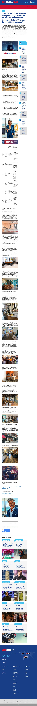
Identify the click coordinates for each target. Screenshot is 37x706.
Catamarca (15, 669)
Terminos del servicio (29, 702)
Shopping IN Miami (19, 582)
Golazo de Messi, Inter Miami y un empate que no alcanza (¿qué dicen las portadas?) (23, 77)
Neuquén (14, 683)
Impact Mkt (18, 624)
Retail (4, 561)
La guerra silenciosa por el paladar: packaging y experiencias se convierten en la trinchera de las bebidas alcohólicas (24, 69)
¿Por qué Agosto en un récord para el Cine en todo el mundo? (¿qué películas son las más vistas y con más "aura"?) (24, 59)
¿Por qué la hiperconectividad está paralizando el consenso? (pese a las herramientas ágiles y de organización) (24, 131)
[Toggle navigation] (34, 6)
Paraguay (26, 675)
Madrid (26, 672)
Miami (17, 561)
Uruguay (26, 676)
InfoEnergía (15, 672)
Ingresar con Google (4, 530)
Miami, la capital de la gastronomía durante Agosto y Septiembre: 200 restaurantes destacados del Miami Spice (24, 106)
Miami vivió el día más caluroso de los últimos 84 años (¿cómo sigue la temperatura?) (24, 114)
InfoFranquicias (16, 673)
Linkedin (3, 672)
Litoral (14, 680)
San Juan (14, 687)
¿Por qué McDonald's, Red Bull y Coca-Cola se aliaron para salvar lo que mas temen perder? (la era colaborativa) (24, 50)
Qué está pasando (19, 603)
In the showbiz (18, 540)
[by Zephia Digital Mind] (18, 704)
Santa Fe (14, 690)
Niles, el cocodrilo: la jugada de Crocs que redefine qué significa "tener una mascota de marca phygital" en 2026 (24, 96)
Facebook (3, 669)
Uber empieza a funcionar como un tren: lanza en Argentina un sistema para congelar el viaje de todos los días (24, 122)
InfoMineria (15, 675)
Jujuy (14, 679)
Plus (3, 11)
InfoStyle (15, 676)
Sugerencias (4, 659)
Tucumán (14, 693)
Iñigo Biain (21, 701)
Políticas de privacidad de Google (21, 702)
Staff (3, 663)
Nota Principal (6, 540)
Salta (14, 686)
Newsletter (4, 662)
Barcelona (27, 669)
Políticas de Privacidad (25, 700)
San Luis (14, 689)
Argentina (5, 624)
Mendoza (14, 682)
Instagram (3, 673)
